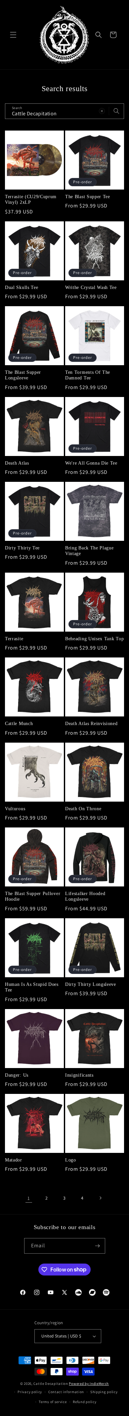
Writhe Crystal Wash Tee (91, 287)
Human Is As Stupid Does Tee (32, 987)
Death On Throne (83, 808)
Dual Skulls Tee (21, 287)
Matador (13, 1160)
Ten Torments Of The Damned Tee (87, 375)
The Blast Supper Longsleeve (23, 375)
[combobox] (64, 111)
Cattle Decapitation (50, 1383)
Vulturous (15, 808)
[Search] (116, 111)
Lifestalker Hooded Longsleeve (85, 896)
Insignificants (79, 1075)
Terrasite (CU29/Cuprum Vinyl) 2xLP (31, 199)
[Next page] (100, 1198)
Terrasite (14, 638)
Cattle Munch (19, 723)
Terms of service (52, 1401)
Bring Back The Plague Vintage (89, 550)
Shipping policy (104, 1391)
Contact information (66, 1391)
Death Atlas (17, 463)
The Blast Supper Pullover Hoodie (32, 896)
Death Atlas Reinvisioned (91, 723)
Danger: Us (16, 1075)
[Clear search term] (102, 111)
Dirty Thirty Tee (22, 547)
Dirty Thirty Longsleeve (90, 984)
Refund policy (84, 1401)
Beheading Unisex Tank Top (94, 638)
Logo (70, 1160)
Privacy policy (30, 1391)
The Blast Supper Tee (87, 196)
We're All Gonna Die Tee (91, 463)
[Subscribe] (97, 1246)
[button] (13, 35)
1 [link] (28, 1198)
